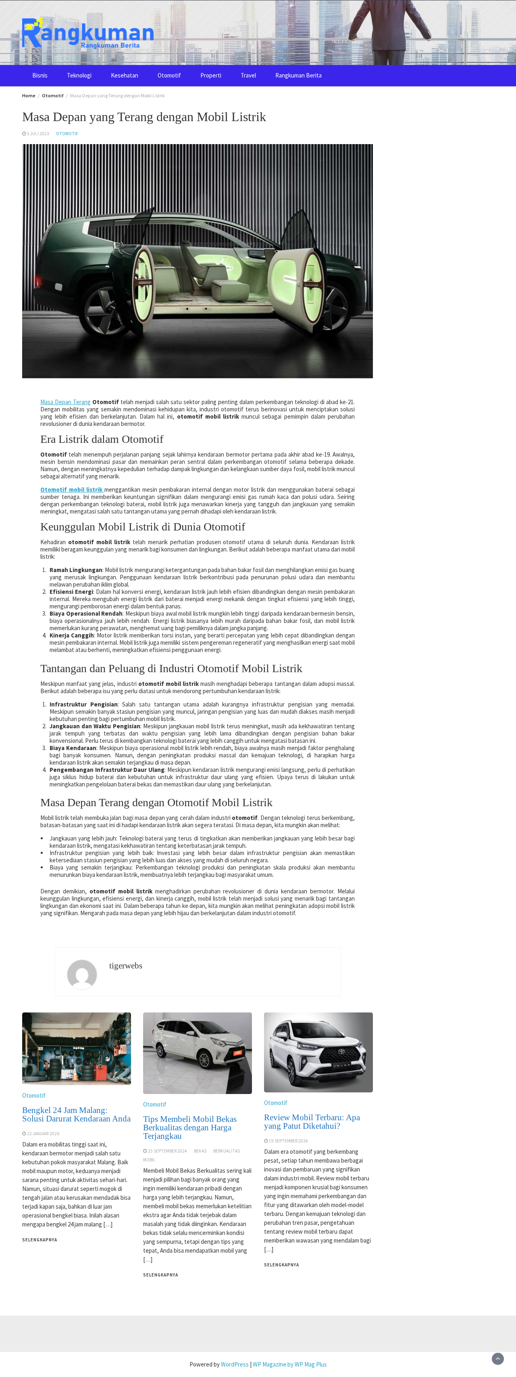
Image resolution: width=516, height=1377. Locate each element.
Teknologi (79, 75)
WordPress (235, 1364)
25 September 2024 (167, 1151)
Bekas (200, 1151)
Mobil (149, 1160)
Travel (248, 75)
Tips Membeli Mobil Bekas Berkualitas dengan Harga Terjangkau (190, 1127)
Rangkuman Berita (298, 75)
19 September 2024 (288, 1141)
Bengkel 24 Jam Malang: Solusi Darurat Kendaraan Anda (76, 1114)
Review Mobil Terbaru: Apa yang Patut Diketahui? (312, 1122)
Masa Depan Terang (65, 402)
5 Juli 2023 (38, 133)
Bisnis (40, 75)
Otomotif (169, 75)
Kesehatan (124, 75)
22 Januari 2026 (43, 1133)
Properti (210, 75)
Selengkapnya (39, 1240)
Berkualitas (226, 1151)
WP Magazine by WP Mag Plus (290, 1364)
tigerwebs (125, 965)
